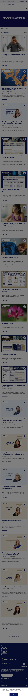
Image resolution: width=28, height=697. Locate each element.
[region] (14, 692)
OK (13, 694)
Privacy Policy (5, 691)
